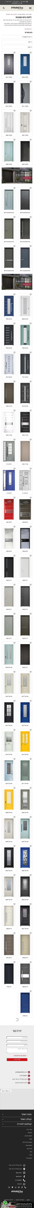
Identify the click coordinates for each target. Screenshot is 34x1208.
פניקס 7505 (25, 348)
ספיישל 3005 (25, 870)
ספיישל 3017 (25, 696)
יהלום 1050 (9, 551)
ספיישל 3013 (25, 754)
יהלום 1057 (9, 522)
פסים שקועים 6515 (25, 212)
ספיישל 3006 (9, 841)
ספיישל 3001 (25, 928)
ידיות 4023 (9, 609)
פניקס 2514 (9, 377)
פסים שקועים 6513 (25, 241)
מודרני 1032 (25, 464)
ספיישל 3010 (9, 783)
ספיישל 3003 (25, 899)
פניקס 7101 (25, 377)
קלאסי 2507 (25, 135)
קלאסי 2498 (9, 164)
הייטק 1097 (9, 957)
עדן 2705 (25, 1015)
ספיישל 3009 (25, 812)
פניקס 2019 (25, 406)
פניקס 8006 (25, 319)
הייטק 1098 (9, 928)
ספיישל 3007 (25, 841)
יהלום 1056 (25, 551)
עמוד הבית (29, 14)
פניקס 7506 (9, 319)
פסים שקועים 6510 (9, 270)
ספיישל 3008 (9, 812)
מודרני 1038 (9, 406)
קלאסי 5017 (9, 77)
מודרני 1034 (25, 435)
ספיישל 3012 (9, 754)
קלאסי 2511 (25, 106)
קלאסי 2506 (9, 135)
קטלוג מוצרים (21, 14)
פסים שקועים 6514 (9, 212)
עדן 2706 (9, 986)
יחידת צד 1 (9, 493)
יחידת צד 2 (25, 493)
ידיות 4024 (25, 609)
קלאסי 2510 (9, 106)
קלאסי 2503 (25, 164)
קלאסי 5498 (25, 77)
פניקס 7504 (9, 348)
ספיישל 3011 (25, 783)
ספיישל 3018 (9, 667)
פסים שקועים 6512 (9, 241)
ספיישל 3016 (9, 696)
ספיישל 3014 (9, 725)
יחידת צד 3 (9, 464)
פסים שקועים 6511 (25, 270)
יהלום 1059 (25, 522)
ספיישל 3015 (25, 725)
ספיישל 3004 (9, 870)
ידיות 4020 (25, 667)
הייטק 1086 (25, 986)
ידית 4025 (25, 580)
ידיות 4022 (25, 638)
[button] (30, 8)
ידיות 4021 (9, 638)
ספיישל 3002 (9, 899)
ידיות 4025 (9, 580)
